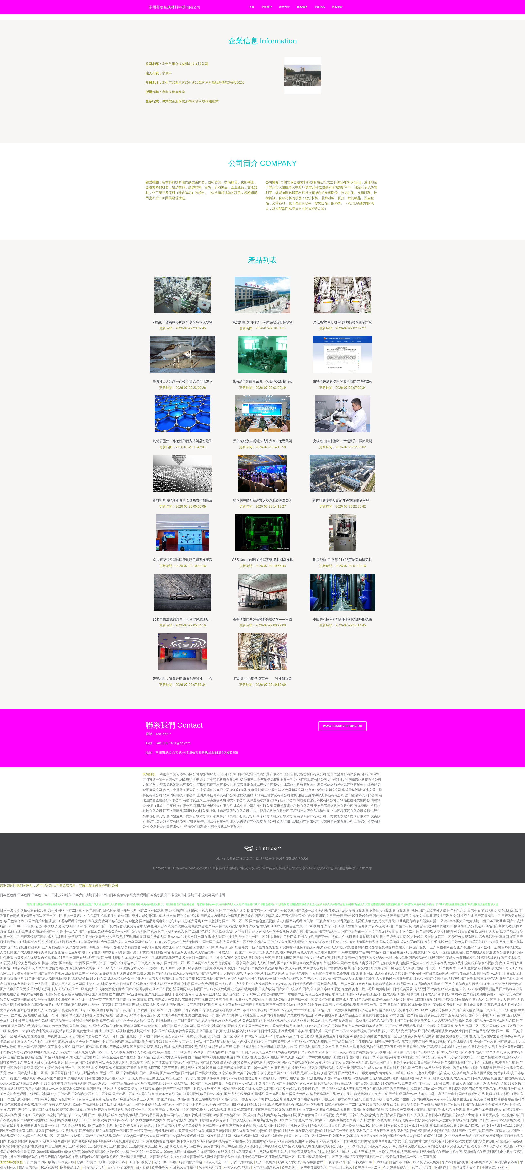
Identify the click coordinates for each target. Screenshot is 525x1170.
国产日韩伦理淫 (169, 1125)
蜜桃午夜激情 (432, 1005)
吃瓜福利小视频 (482, 963)
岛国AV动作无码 (356, 957)
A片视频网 (388, 1020)
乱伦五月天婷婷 (279, 1067)
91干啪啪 (202, 1120)
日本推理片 (173, 1041)
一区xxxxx (444, 921)
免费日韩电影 (90, 947)
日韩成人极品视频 (484, 1078)
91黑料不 (258, 1094)
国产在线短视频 (308, 1099)
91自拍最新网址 (88, 942)
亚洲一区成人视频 (386, 994)
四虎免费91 (287, 947)
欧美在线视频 (47, 999)
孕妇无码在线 (247, 1104)
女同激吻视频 (313, 968)
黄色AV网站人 (170, 1115)
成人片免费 (77, 1041)
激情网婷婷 (362, 1094)
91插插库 (173, 921)
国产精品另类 (149, 1115)
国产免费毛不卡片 (189, 1104)
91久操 (326, 978)
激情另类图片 (58, 968)
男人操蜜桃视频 (231, 973)
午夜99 (200, 1067)
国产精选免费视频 (313, 1078)
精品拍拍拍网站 (191, 1162)
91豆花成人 (501, 1052)
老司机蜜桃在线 (116, 957)
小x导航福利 (146, 1094)
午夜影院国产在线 (50, 1078)
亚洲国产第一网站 (318, 1031)
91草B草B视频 (217, 947)
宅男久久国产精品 (185, 1062)
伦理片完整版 (54, 994)
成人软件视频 (47, 1010)
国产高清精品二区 (487, 915)
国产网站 (220, 978)
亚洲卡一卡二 (328, 1052)
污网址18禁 (210, 1115)
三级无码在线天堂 (271, 1057)
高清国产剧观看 (80, 1015)
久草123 (426, 1078)
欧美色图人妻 (154, 926)
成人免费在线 (228, 1005)
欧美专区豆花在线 (61, 1162)
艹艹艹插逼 (301, 1010)
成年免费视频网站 (111, 989)
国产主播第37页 (287, 1083)
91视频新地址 (285, 1104)
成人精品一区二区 (141, 957)
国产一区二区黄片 (509, 1031)
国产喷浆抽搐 (162, 1062)
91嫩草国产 (39, 1104)
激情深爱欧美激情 (106, 1026)
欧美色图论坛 (27, 963)
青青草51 (386, 1073)
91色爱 (406, 1067)
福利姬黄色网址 (15, 984)
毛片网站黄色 (116, 1125)
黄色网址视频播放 (160, 1020)
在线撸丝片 (15, 978)
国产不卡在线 (324, 936)
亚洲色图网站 (417, 1109)
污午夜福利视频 (211, 1167)
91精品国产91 (403, 984)
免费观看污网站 (117, 1062)
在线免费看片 (54, 1062)
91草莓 (105, 1104)
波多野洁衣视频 (504, 952)
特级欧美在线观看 (27, 957)
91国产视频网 (154, 1036)
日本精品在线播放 (327, 1083)
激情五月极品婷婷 (241, 915)
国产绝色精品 (368, 1010)
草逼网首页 (507, 936)
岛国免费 (465, 1020)
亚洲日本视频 (162, 989)
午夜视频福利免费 (370, 1115)
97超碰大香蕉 (191, 921)
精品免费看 (367, 978)
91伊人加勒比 (303, 1026)
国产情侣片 (65, 1115)
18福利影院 (95, 957)
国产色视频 (489, 1057)
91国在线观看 (444, 999)
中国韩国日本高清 (212, 942)
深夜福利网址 (224, 989)
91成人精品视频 (338, 921)
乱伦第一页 (46, 1015)
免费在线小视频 (459, 963)
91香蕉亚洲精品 (280, 1026)
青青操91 (475, 1115)
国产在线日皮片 (476, 1104)
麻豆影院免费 (130, 1099)
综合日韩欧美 (488, 936)
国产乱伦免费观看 (95, 1067)
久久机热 (272, 952)
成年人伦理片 (427, 1094)
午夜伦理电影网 (404, 978)
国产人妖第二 (225, 984)
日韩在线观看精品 (403, 1026)
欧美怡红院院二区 (438, 936)
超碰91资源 (351, 1005)
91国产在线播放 (422, 1052)
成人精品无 (182, 1083)
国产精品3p (327, 1067)
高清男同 (150, 1125)
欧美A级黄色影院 (511, 1047)
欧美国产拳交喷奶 (357, 968)
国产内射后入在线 (197, 1089)
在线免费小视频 (37, 1031)
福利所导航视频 (56, 1041)
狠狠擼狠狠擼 (152, 1120)
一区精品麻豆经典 (452, 952)
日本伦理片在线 (245, 1057)
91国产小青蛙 (412, 973)
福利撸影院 (486, 968)
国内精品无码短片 (310, 947)
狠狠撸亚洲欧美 (444, 915)
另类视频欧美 (287, 1052)
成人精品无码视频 (225, 926)
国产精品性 (94, 910)
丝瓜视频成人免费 (426, 1162)
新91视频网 (283, 957)
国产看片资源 (96, 963)
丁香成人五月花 (59, 984)
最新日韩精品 (466, 957)
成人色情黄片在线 (458, 989)
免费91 (500, 963)
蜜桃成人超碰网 (264, 1125)
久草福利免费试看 (72, 1089)
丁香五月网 (111, 999)
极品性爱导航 (333, 968)
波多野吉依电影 (380, 957)
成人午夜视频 (211, 1020)
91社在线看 (227, 1073)
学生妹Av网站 (121, 915)
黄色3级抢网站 (31, 915)
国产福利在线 (52, 947)
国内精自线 (381, 915)
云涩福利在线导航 (427, 984)
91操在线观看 (74, 1078)
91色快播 (470, 968)
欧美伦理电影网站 (196, 957)
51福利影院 (229, 1099)
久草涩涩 (37, 1005)
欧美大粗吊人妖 (454, 1083)
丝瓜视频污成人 (122, 1104)
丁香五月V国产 (395, 1047)
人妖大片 (377, 1094)
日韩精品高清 (341, 1026)
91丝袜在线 (402, 1073)
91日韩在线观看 (377, 1104)
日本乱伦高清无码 (240, 1109)
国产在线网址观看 (435, 1031)
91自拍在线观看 (87, 926)
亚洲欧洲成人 (257, 942)
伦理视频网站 (232, 1020)
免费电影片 (384, 989)
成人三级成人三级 (109, 968)
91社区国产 (217, 910)
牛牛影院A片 (364, 1041)
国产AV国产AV (340, 915)
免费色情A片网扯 (89, 1031)
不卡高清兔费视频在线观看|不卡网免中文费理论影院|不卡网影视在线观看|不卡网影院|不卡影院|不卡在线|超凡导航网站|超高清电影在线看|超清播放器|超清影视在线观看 (127, 1131)
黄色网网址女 (82, 984)
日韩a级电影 (129, 1073)
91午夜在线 (88, 1109)
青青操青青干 (219, 1120)
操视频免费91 (328, 952)
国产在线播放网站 (139, 989)
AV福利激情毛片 (19, 1109)
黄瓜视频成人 (497, 1005)
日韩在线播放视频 (98, 1078)
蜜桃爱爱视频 (361, 921)
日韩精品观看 (303, 984)
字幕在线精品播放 (460, 1041)
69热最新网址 (362, 1078)
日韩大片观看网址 (161, 978)
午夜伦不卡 (329, 926)
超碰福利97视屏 (497, 1094)
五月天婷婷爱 (458, 1015)
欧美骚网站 (410, 1083)
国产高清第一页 (398, 1052)
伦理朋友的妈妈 (234, 1031)
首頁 (252, 6)
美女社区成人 (33, 1062)
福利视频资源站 (329, 910)
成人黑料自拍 (254, 1041)
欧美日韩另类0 (141, 963)
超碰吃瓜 (23, 1005)
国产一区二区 (53, 915)
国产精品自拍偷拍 (341, 1041)
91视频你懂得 (341, 989)
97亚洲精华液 (362, 915)
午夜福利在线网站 (465, 984)
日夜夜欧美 (266, 989)
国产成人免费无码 (168, 999)
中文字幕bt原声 (113, 1041)
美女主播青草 (27, 973)
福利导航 (226, 1010)
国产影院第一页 (234, 994)
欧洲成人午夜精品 (186, 973)
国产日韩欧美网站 (277, 1041)
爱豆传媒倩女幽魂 (386, 963)
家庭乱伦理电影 (194, 947)
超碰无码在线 (403, 1062)
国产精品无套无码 (150, 1057)
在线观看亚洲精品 (485, 989)
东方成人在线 (61, 989)
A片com (440, 1099)
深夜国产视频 (264, 1109)
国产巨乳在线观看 (265, 947)
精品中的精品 (369, 952)
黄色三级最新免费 (17, 1104)
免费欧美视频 (196, 1036)
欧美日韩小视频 (211, 1094)
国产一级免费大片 (84, 989)
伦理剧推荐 (340, 1057)
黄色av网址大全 (509, 947)
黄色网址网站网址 (224, 1089)
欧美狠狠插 (322, 1026)
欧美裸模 (28, 931)
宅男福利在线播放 (481, 1062)
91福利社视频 (209, 1010)
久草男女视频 (422, 1167)
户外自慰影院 (211, 921)
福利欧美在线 (443, 1078)
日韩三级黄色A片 (486, 978)
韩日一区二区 (10, 936)
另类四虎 (290, 936)
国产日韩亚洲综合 (367, 1083)
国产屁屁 (310, 931)
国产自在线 (405, 1020)
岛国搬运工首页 (210, 1031)
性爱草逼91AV (175, 1036)
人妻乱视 (6, 952)
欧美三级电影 (400, 1089)
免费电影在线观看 (349, 973)
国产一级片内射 (111, 926)
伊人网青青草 (511, 984)
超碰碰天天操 (489, 931)
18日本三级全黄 (271, 1099)
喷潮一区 (6, 1036)
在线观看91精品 (389, 1120)
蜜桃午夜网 (508, 1036)
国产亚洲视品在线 (148, 1104)
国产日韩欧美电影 (252, 952)
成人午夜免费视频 (276, 931)
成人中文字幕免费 (456, 1073)
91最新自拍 (463, 999)
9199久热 (381, 1162)
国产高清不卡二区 (233, 1115)
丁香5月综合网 (360, 999)
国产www (410, 1094)
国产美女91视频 (44, 1115)
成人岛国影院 (146, 1052)
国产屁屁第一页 (131, 1036)
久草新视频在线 (80, 1026)
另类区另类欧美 (87, 1020)
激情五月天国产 (506, 968)
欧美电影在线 (466, 1036)
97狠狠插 (133, 1067)
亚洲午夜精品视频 (89, 1047)
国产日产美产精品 (187, 1020)
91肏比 (157, 1089)
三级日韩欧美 (135, 1041)
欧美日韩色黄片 (456, 942)
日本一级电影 (426, 1026)
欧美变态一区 (257, 910)
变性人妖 (439, 910)
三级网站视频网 (38, 1094)
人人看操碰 (384, 978)
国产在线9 (284, 963)
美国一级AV (68, 931)
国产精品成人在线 (345, 978)
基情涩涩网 (323, 999)
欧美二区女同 (102, 1094)
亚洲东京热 (305, 936)
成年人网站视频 (481, 1073)
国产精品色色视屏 (422, 957)
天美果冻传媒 (438, 1010)
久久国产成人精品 (462, 1010)
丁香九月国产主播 (396, 1099)
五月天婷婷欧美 (124, 973)
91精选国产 (397, 1015)
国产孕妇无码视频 (430, 1104)
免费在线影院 (504, 1073)
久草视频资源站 (52, 952)
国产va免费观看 (202, 984)
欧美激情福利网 (285, 1115)
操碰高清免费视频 (306, 963)
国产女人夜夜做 (446, 1052)
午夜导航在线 (181, 1015)
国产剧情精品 (264, 915)
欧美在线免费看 (246, 989)
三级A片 (347, 1083)
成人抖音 (10, 1115)
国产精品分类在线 (306, 957)
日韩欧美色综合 (11, 1062)
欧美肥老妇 (444, 1067)
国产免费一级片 (306, 910)
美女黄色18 (66, 1047)
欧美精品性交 (131, 947)
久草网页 (443, 1026)
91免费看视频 (53, 1083)
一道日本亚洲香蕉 (493, 921)
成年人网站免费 (175, 1057)
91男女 (120, 952)
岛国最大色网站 (297, 1094)
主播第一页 (93, 999)
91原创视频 (191, 1094)
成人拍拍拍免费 (118, 978)
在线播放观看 (445, 1036)
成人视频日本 (57, 936)
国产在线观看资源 (479, 952)
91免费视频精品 (127, 1115)
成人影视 (143, 1167)
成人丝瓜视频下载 (119, 936)
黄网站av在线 (118, 1120)
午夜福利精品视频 (455, 1162)
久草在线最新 (194, 1052)
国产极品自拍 (275, 1094)
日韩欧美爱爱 (403, 989)
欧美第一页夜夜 (314, 921)
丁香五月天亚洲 (430, 1083)
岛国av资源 (333, 1005)
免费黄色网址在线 (71, 999)
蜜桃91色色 (371, 1020)
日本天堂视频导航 (366, 936)
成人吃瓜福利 (266, 963)
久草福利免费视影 (311, 1125)
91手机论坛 (266, 1104)
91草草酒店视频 (511, 931)
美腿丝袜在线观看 (305, 1067)
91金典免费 (79, 1052)
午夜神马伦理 (498, 1104)
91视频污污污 (227, 1078)
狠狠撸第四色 (30, 1125)
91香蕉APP (56, 910)
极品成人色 (235, 1041)
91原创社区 (319, 1020)
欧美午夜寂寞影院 (105, 1005)
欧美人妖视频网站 (254, 1062)
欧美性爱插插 (434, 942)
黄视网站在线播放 (78, 994)
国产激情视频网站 (34, 936)
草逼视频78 (145, 999)
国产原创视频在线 (443, 947)
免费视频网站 (265, 1089)
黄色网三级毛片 (90, 1099)
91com (487, 1052)
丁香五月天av (248, 1099)
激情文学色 (266, 1083)
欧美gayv (171, 942)
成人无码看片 (300, 1020)
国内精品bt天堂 (94, 1167)
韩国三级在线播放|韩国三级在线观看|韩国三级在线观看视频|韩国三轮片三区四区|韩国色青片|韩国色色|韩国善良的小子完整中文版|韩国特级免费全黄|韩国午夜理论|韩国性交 (322, 1136)
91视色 (446, 984)
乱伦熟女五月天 (383, 921)
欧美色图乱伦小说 (113, 1020)
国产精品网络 (226, 1104)
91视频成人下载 (236, 1026)
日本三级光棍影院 (393, 936)
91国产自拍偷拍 (36, 921)
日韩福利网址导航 (355, 1062)
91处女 (496, 984)
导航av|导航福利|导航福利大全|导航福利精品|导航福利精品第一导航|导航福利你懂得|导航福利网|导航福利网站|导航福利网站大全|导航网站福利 (354, 1131)
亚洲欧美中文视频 (215, 1125)
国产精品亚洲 (417, 1015)
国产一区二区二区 (235, 921)
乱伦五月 (330, 1073)
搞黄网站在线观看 (62, 1031)
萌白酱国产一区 (47, 931)
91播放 (283, 1120)
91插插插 (407, 1057)
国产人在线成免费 (91, 931)
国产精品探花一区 (381, 1031)
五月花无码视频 (73, 1036)
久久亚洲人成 (153, 984)
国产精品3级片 (401, 915)
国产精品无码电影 (152, 921)
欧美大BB (144, 973)
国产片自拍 (100, 994)
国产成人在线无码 (237, 1094)
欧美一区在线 (88, 973)
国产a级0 (425, 910)
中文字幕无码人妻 (382, 931)
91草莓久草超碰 (387, 942)
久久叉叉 (332, 1047)
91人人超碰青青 (118, 1089)
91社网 (16, 1020)
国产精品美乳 (209, 973)
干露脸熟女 (493, 1109)
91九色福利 (60, 1057)
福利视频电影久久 (37, 1052)
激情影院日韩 (409, 1078)
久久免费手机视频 (97, 915)
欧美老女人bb (133, 968)
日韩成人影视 (110, 947)
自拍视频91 (49, 957)
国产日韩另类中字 (359, 1162)
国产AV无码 (349, 963)
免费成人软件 (136, 1020)
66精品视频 (358, 1031)
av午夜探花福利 (299, 1047)
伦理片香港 (499, 1099)
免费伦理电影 (453, 1005)
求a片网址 (498, 973)
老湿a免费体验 (481, 1162)
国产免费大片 (199, 1109)
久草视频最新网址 (106, 984)
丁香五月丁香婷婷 (334, 1099)
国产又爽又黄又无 (13, 989)
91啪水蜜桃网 (334, 1104)
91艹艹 (64, 957)
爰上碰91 (25, 1115)
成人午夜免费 (266, 1162)
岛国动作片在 (496, 1026)
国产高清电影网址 (229, 1015)
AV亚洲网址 (135, 994)
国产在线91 (117, 994)
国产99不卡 (340, 1031)
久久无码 (209, 1104)
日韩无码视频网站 (388, 1041)
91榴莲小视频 (48, 963)
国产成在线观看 (235, 1067)
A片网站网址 (248, 1083)
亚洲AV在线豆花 (495, 1089)
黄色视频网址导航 (420, 999)
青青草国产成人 (112, 942)
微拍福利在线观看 (34, 910)
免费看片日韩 (346, 1115)
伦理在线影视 (208, 1047)
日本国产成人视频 (17, 1099)
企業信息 (319, 6)
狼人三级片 (135, 1125)
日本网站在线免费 (204, 963)
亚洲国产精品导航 (399, 926)
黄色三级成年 (437, 1015)
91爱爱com (380, 999)
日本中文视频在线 (318, 1057)
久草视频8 (261, 1010)
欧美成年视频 (411, 1120)
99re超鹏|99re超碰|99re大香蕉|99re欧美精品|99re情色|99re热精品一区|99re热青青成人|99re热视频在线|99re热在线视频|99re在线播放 (133, 1151)
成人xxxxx (375, 1067)
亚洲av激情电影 (158, 1015)
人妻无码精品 (65, 926)
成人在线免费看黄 (352, 1052)
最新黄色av (111, 1099)
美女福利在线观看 (459, 1099)
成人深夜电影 (474, 926)
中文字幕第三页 (382, 968)
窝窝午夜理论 (277, 1062)
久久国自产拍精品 (430, 978)
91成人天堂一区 (216, 1162)
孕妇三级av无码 (510, 1057)
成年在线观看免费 (503, 1120)
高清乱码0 (451, 978)
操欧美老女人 (424, 1020)
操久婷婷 (323, 989)
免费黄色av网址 (423, 1067)
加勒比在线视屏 (480, 1067)
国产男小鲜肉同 (138, 952)
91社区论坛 (251, 1015)
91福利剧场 (194, 968)
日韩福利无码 (458, 1089)
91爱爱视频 (8, 963)
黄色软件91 (480, 999)
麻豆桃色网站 (298, 1120)
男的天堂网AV (452, 994)
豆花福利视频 (437, 1047)
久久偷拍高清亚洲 (300, 1015)
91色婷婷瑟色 (261, 984)
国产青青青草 (308, 1115)
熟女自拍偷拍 (41, 1026)
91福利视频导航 (488, 957)
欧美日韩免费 (87, 1162)
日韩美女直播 (397, 1005)
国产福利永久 (457, 910)
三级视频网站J (209, 1099)
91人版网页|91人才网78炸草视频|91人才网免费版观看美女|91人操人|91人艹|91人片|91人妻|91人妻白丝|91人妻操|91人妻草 (321, 1151)
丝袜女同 (253, 1031)
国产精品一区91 (124, 1094)
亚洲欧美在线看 (506, 1162)
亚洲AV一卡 (16, 1031)
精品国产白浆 (401, 1162)
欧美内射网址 (166, 1005)
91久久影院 (70, 947)
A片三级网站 (243, 1010)
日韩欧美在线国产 (261, 957)
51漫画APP (263, 1036)
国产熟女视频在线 (24, 1015)
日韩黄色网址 (416, 1047)
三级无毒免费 (368, 1073)
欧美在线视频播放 (203, 1078)
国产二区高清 (149, 1073)
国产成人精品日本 (362, 1057)
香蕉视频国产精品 (38, 1057)
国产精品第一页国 (62, 1020)
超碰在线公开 (248, 1078)
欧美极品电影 (204, 952)
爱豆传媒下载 (372, 1099)
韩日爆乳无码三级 (168, 957)
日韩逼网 (139, 936)
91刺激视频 (283, 1109)
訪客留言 (337, 6)
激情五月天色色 (182, 952)
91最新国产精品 (325, 984)
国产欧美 (466, 978)
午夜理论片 (160, 1109)
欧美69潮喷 (316, 942)
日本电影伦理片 (475, 1005)
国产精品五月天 (322, 1010)
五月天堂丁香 (150, 1099)
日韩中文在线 (348, 952)
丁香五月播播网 (242, 1162)
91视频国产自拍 (235, 968)
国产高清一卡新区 (72, 963)
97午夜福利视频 (332, 957)
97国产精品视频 (391, 952)
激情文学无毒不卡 (466, 1167)
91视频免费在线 (67, 1109)
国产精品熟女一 (239, 947)
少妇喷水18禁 (244, 1036)
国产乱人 (513, 999)
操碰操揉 (428, 1120)
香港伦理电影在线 (198, 936)
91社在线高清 (21, 968)
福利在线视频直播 (423, 921)
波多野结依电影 (438, 926)
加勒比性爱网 (348, 926)
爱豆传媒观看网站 (465, 936)
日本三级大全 (20, 1041)
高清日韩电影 (448, 1094)
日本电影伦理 (27, 1047)
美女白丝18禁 (141, 1089)
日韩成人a (459, 1115)
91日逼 (301, 1104)
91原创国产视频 (244, 963)
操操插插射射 (313, 1162)
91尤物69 (415, 1005)
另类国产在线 (21, 1026)
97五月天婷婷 (171, 1010)
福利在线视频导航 (111, 1109)
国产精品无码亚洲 (482, 1031)
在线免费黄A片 (223, 931)
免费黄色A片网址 (117, 931)
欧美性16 (437, 989)
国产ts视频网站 (185, 1026)
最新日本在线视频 (438, 1115)
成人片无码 (462, 1078)
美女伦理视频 (174, 910)
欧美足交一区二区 (252, 936)
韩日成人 (74, 1073)
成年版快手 (439, 1089)
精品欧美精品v (286, 1089)
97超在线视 (246, 1089)
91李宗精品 (291, 1073)
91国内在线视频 (140, 1162)
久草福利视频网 (445, 931)
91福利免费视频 (59, 1120)
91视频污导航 (505, 1062)
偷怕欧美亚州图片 (315, 915)
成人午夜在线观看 (355, 910)
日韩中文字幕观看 (481, 910)
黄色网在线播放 (43, 1109)
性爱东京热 (128, 999)
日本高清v (354, 1109)
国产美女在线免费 (506, 1067)
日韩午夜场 (162, 1047)
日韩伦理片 (391, 1067)
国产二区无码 (355, 1104)
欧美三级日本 (99, 1052)
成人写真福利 (146, 1005)
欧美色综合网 (14, 921)
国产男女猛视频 (206, 1073)
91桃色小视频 (173, 1120)
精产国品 (17, 1057)
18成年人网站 (275, 973)
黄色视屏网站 (81, 1005)
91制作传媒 (316, 1005)
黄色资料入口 (68, 1099)
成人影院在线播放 (225, 936)
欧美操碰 (304, 1089)
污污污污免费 (61, 1052)
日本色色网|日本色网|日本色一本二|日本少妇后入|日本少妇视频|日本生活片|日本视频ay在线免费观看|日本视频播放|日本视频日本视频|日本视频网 (105, 895)
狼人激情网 (482, 1099)
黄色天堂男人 (307, 952)
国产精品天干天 (329, 931)
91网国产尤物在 (93, 1125)
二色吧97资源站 (118, 963)
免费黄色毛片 (201, 926)
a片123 (271, 1052)
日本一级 (71, 1062)
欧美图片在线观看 (382, 910)
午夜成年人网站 (60, 1104)
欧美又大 (281, 968)
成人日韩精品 (61, 1094)
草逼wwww (50, 1089)
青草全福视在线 (239, 978)
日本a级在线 (475, 1109)
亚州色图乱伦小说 (177, 984)
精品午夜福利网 (75, 1083)
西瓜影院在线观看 (378, 947)
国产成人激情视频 (49, 978)
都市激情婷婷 (382, 984)
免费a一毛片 (496, 994)
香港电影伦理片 (343, 994)
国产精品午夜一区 (354, 931)
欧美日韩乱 (111, 1036)
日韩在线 (274, 942)
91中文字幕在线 (435, 963)
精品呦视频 (218, 1109)
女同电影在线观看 (68, 1125)
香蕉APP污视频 (281, 1010)
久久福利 (37, 1041)
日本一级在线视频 (286, 978)
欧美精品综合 (70, 1167)
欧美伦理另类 (346, 1120)
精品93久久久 (486, 1010)
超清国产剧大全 (411, 963)
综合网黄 (428, 1036)
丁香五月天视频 (341, 1167)
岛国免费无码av (353, 1125)
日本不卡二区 (405, 931)
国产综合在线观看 (281, 910)
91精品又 (355, 1099)
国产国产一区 (236, 942)
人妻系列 (365, 963)
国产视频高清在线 (463, 973)
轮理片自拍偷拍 (458, 1047)
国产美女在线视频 (261, 968)
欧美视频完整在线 (314, 1167)
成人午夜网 (288, 952)
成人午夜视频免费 (260, 1115)
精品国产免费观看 (252, 1005)
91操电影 (155, 1083)
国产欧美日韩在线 (147, 1010)
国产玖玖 (168, 1104)
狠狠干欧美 (104, 1010)
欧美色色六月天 (294, 926)
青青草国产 (93, 1036)
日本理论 (140, 1083)
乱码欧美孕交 (256, 994)
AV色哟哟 (499, 1015)
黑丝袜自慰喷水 (311, 1073)
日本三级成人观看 (116, 1047)
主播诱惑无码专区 (243, 1120)
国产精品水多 (171, 1099)
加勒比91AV (81, 1120)
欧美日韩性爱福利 (273, 1047)
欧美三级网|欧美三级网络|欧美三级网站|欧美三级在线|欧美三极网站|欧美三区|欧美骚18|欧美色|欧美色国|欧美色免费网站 (132, 1146)
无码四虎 (295, 968)
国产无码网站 (348, 1073)
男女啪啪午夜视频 (322, 973)
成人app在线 (91, 952)
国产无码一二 (482, 1020)
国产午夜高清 (47, 1047)
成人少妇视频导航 (387, 973)
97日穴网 (211, 1005)
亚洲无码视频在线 (276, 1020)
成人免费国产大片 (408, 1031)
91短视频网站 (391, 1083)
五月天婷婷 (490, 1115)
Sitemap (366, 868)
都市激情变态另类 (415, 1041)
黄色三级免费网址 (318, 994)
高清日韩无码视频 (195, 999)
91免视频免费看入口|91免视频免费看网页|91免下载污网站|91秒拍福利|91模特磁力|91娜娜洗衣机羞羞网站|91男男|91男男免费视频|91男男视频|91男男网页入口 (227, 1141)
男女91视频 (437, 1041)
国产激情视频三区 (454, 1062)
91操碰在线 (465, 915)
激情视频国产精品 (362, 942)
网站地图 (218, 895)
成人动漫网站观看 (289, 921)
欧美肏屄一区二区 (68, 1067)
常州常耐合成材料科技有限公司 (174, 7)
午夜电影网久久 (497, 942)
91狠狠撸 (457, 926)
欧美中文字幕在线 (112, 1162)
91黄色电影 (364, 994)
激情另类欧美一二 (467, 1057)
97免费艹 (458, 1026)
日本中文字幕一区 (306, 1109)
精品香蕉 (483, 973)
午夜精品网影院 (32, 994)
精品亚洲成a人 (99, 1083)
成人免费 (355, 1020)
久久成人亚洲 (294, 1057)
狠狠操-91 (151, 1026)
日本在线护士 (294, 994)
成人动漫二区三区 (170, 1052)
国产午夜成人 (445, 957)
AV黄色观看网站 (236, 957)
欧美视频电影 (267, 1120)
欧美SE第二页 (425, 1057)
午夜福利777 (334, 1162)
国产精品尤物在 (474, 994)
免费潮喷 (225, 963)
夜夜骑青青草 (133, 926)
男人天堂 (258, 1052)
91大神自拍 (167, 915)
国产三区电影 (173, 1089)
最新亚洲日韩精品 (24, 999)
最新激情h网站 (140, 1062)
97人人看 (80, 1115)
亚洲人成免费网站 (145, 915)
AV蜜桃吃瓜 (267, 1078)
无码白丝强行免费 (386, 1078)
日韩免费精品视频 (333, 1109)
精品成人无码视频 (349, 1089)
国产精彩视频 (17, 947)
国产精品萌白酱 (122, 1083)
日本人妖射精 (507, 1010)
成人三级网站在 (253, 999)
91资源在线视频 (114, 1031)
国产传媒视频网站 (92, 1062)
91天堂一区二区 (108, 1073)
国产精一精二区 (302, 999)
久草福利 (241, 931)
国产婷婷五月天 (509, 1041)
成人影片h (243, 984)
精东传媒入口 (157, 936)
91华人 (158, 963)
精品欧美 (434, 1109)
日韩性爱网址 (271, 1031)
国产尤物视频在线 (472, 1094)
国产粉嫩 (187, 1073)
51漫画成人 (340, 999)
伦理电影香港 (338, 1020)
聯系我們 (302, 6)
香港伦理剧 (139, 978)
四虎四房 (475, 1089)
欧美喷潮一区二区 (138, 1109)
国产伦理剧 (128, 1057)
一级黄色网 (346, 984)
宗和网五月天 (218, 999)
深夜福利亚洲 (476, 1083)
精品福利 (88, 1073)
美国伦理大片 (127, 910)
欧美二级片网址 (323, 1089)
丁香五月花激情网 (286, 1036)
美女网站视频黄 (421, 1099)
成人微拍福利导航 (449, 1120)
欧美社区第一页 (177, 1078)
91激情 (189, 1120)
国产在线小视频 (470, 1052)
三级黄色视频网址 (181, 1067)
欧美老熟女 (290, 1167)
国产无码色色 (258, 1026)
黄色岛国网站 (134, 942)
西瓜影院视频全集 (403, 1104)
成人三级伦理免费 (288, 915)
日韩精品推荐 (214, 1052)
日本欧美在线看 (288, 1078)
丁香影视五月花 (11, 1052)
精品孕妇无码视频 (392, 1010)
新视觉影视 (127, 1005)
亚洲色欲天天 (95, 936)
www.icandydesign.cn (342, 726)
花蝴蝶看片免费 (72, 921)
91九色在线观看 (423, 1073)
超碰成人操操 (334, 947)
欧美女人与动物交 (125, 921)
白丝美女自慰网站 (34, 1120)
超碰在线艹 (275, 994)
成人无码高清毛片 (133, 1015)
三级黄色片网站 (409, 1036)
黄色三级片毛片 (363, 989)
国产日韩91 (424, 931)
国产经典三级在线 (158, 994)
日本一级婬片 (73, 915)
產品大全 (284, 6)
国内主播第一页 (203, 1015)
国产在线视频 (168, 1031)
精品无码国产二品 (323, 1094)
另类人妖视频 (349, 1047)
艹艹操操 (216, 957)
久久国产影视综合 (294, 942)
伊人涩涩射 (397, 999)
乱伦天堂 (290, 1099)
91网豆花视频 (175, 968)
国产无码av (299, 1041)
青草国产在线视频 (371, 926)
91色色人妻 (363, 984)
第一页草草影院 (56, 1073)
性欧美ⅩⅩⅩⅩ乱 (271, 926)
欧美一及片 (345, 1094)
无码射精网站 (254, 973)
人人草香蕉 (40, 968)
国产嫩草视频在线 (397, 1115)
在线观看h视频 (407, 910)
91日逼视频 (214, 1067)
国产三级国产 (123, 1010)
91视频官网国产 (132, 1026)
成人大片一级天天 (125, 1078)
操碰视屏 (34, 947)
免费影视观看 (213, 968)
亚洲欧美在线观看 (82, 968)
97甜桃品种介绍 (388, 1057)
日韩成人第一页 (226, 952)
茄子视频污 (76, 936)
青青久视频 (60, 1026)
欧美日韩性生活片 (106, 1057)
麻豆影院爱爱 (27, 1010)
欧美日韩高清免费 (427, 1062)
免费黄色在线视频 (168, 1094)
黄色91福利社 (191, 1115)
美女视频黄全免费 (35, 1020)
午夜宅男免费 (151, 947)
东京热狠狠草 (282, 984)
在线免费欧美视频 (177, 926)
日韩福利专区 (81, 1094)
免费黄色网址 (420, 1089)
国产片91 (309, 989)
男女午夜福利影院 (376, 1089)
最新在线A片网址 (57, 1005)
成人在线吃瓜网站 (123, 1052)
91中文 (152, 1031)
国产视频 (135, 1120)
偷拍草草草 (117, 1067)
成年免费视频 (191, 1125)
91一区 (168, 1083)
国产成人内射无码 (214, 915)
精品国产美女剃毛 (498, 926)
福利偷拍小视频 (196, 910)
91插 (438, 1073)
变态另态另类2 (271, 1073)
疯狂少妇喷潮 (44, 1067)
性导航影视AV (261, 978)
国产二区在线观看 (151, 910)
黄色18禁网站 (252, 1020)
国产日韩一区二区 (177, 963)
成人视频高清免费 (184, 1047)
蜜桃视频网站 (136, 1031)
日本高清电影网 (296, 973)
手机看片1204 (453, 968)
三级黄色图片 (33, 1083)
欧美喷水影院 (511, 957)
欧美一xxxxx (154, 942)
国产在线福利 (454, 1104)
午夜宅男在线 (68, 1010)
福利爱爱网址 (189, 1031)
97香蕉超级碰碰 (361, 1036)
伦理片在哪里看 (488, 1036)
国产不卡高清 (276, 1005)
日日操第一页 (154, 968)
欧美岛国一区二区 (220, 1036)
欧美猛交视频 (354, 947)
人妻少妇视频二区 (106, 1015)
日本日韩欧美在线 (44, 1099)
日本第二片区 (179, 1109)
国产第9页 (93, 1041)
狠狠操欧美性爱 (345, 1010)
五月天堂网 (333, 1125)
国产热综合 (507, 989)
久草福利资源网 (38, 989)
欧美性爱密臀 (24, 1067)
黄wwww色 (175, 936)
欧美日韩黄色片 (248, 1073)
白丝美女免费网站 (98, 921)
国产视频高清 (467, 947)
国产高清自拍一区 (30, 1073)
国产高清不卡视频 (51, 973)
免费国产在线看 (485, 1041)
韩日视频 (61, 1015)
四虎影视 (71, 973)
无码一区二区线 (165, 1162)
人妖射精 (296, 931)
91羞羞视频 (204, 978)
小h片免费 (400, 957)
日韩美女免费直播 (225, 1083)
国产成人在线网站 (27, 952)
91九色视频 (343, 936)
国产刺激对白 (367, 1120)
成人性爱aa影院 (411, 942)
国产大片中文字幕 (289, 989)
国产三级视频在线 (101, 1115)
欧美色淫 (419, 926)
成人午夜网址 (51, 1036)
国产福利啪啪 (162, 973)
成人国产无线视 (80, 1057)
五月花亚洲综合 (210, 994)
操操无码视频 (376, 1052)
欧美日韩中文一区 (428, 968)
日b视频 (235, 999)
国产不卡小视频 (480, 1015)
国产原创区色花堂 (198, 931)
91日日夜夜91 (468, 931)
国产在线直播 (308, 1052)
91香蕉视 (402, 921)
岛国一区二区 (475, 1026)
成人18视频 (15, 1089)
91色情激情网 (188, 942)
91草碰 (30, 978)
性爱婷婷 (514, 1005)
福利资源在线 (66, 942)
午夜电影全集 (330, 963)
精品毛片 (318, 1047)
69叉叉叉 (417, 1115)
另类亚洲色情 (172, 947)
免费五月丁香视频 (336, 1036)
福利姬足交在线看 (27, 1036)
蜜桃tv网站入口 (504, 1020)
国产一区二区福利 (20, 926)
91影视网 (313, 926)
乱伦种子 (109, 910)
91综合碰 (343, 1067)
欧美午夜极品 (249, 926)
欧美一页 (47, 1125)
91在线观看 (98, 1120)
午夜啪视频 (315, 1104)
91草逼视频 (326, 1115)
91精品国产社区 (381, 1062)
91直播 (484, 984)
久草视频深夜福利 (301, 1062)
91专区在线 (87, 1010)
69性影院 (48, 942)
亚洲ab (368, 973)
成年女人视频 (422, 915)
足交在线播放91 (506, 910)
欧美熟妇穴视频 (371, 1047)
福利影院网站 (160, 952)
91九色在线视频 (221, 1057)
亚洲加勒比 (442, 1167)
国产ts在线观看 (25, 1078)
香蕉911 (54, 921)
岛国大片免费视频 (466, 921)
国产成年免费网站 (435, 973)
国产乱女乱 (359, 1067)
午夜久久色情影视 (237, 1167)
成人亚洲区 (421, 989)
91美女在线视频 (415, 952)
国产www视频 (170, 1073)
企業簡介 (266, 6)
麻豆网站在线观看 (375, 1015)
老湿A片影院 (318, 1041)
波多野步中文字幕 (328, 1062)
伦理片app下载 (337, 942)
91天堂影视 (393, 1094)
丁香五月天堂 (236, 910)
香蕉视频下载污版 (154, 1067)
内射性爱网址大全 (152, 1078)
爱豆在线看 (8, 1010)
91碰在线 (14, 931)
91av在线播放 (296, 1005)
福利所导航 (189, 1099)
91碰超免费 (397, 1109)
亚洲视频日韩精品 (183, 1167)
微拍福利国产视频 (144, 931)
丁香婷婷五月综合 (185, 994)
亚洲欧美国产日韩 (476, 1120)
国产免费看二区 (385, 1036)
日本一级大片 (10, 910)
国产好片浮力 (310, 978)
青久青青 (306, 1083)
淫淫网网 (179, 989)
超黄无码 (15, 1083)
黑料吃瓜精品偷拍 (76, 978)
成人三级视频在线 (232, 1047)
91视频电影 (274, 936)
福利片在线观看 (188, 915)
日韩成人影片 (431, 994)
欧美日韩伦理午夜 (375, 1109)
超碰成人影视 (405, 968)
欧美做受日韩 (402, 947)
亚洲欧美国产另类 (322, 1120)
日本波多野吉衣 (377, 1026)
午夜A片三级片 (417, 1010)
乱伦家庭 (255, 931)
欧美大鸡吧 (33, 1089)
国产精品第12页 (141, 1047)
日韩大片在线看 (131, 984)
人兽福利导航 (497, 1083)
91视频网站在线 (29, 942)
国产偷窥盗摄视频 (262, 921)
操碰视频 (105, 973)
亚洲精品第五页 (350, 1015)
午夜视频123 (155, 1041)
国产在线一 (421, 947)
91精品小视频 (287, 1125)
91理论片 (253, 1047)
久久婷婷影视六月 (396, 1167)
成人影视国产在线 (200, 989)
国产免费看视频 (214, 1041)
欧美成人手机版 (290, 1162)
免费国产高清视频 (86, 1104)
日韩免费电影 (185, 978)
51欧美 (433, 952)
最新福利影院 (230, 1062)
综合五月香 (73, 952)
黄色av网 (358, 1026)
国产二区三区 (75, 910)
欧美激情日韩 (458, 1031)
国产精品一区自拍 (238, 1052)
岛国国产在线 (96, 1089)
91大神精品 (415, 936)
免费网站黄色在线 (273, 1015)
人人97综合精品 (446, 1020)
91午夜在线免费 (326, 1015)
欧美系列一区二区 (368, 1167)
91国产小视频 (201, 1083)
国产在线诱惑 (508, 1078)
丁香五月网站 (192, 1041)
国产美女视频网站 (210, 1026)
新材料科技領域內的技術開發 (233, 868)
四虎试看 (108, 952)
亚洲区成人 (516, 1089)
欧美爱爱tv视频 (311, 1036)
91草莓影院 (477, 942)
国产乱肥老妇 (209, 1062)
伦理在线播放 (44, 926)
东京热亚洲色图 (240, 1125)
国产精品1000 (198, 1057)
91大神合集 (98, 978)
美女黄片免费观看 (13, 1094)
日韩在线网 (190, 1010)
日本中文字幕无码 (190, 1005)
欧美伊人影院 (38, 984)
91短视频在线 (510, 1115)
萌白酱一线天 (257, 1067)
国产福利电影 (410, 994)
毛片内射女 (445, 1057)
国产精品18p (37, 1162)
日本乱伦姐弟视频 (120, 1167)
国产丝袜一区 (487, 947)
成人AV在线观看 (454, 1109)
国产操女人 (498, 999)
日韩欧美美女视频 (484, 1047)
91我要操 (166, 1026)
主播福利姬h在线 (278, 999)
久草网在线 (78, 957)
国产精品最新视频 (266, 1167)
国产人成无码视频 (171, 931)
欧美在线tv (461, 1067)
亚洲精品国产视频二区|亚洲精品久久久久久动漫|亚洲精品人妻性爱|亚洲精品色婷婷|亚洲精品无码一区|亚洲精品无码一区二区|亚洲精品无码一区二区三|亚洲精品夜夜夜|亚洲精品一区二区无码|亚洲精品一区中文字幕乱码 (278, 1157)
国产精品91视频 (339, 1078)
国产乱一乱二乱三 (373, 1005)
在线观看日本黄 (292, 1031)
